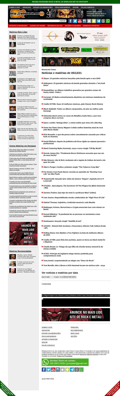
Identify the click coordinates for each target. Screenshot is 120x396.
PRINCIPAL (75, 327)
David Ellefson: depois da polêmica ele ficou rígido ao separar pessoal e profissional (74, 142)
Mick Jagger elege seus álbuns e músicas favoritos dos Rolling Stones (21, 150)
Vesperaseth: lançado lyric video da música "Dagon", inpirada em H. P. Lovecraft (73, 180)
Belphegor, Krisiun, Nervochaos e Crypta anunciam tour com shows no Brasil (74, 208)
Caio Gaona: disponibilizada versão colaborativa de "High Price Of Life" (74, 198)
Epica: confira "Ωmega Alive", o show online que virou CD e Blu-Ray (72, 123)
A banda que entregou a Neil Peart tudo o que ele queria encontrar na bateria (23, 154)
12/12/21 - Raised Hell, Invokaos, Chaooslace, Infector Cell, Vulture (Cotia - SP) (74, 227)
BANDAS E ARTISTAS (91, 26)
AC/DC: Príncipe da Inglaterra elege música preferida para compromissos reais (68, 255)
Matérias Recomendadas (20, 251)
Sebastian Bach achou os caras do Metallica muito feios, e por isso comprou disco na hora (72, 117)
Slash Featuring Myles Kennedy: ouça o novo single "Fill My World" (72, 148)
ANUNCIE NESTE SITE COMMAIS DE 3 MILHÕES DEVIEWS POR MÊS (113, 389)
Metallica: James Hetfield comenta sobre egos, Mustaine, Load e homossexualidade (26, 256)
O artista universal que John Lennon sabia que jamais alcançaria (25, 263)
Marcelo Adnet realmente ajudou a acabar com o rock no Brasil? (27, 100)
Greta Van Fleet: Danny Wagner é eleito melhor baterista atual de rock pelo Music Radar (73, 129)
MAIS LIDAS (75, 333)
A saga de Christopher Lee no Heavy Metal (26, 43)
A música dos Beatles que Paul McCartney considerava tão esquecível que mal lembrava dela (26, 52)
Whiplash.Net (46, 69)
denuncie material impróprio (89, 354)
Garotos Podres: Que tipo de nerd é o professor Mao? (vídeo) (69, 193)
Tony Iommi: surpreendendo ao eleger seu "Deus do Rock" (68, 261)
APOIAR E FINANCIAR (49, 339)
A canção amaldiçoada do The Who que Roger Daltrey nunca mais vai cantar (26, 59)
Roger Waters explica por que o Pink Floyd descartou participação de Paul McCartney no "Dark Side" (27, 116)
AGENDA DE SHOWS (37, 26)
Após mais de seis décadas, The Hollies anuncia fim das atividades (27, 129)
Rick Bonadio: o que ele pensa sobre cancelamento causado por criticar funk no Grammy (74, 136)
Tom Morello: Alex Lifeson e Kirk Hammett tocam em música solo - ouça (74, 265)
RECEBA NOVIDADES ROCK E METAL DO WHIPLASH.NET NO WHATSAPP (60, 2)
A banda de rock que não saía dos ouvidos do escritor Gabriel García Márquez (23, 211)
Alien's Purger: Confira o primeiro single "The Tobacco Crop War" (71, 167)
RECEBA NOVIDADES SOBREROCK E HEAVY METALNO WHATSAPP (7, 389)
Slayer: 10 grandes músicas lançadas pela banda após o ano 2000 (71, 78)
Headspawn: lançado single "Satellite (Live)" (62, 221)
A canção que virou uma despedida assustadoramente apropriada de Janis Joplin (22, 182)
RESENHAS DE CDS (55, 26)
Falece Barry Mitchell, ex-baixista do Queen (27, 72)
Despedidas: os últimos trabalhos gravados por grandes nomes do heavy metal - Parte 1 (72, 91)
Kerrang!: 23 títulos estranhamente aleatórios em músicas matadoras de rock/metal (74, 98)
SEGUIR (75, 7)
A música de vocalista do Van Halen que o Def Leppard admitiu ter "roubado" (23, 206)
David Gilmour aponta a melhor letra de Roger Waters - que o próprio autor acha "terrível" (23, 177)
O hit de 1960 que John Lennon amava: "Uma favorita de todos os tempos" (23, 164)
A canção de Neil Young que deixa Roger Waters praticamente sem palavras (27, 108)
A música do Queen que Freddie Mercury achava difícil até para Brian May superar (21, 173)
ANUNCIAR (26, 7)
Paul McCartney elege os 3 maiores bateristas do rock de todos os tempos (26, 87)
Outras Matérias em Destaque (22, 146)
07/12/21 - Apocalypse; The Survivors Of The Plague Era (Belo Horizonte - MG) (74, 187)
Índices (53, 69)
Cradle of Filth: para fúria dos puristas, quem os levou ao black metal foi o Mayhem (74, 241)
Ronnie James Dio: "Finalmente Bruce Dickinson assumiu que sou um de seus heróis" (73, 154)
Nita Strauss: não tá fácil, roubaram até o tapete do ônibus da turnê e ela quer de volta (74, 161)
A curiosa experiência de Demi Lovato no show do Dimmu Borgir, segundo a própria (23, 196)
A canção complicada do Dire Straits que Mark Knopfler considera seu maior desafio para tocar (23, 202)
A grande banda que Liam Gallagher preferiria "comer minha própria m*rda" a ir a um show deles (23, 187)
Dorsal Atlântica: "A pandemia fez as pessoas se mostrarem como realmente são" (71, 215)
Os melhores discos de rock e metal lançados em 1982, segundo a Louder (26, 66)
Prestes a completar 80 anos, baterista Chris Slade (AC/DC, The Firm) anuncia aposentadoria (27, 37)
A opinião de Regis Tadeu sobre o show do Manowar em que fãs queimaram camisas (27, 94)
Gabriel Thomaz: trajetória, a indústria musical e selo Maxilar (69, 202)
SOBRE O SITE (14, 7)
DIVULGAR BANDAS (62, 7)
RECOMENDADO (77, 330)
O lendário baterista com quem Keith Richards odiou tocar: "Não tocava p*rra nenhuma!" (27, 123)
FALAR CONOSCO (87, 7)
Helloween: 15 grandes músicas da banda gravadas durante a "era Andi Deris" (74, 84)
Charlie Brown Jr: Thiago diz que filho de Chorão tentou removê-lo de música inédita (73, 248)
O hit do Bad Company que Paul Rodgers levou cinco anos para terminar (23, 215)
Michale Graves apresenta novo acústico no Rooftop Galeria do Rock (22, 192)
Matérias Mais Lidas (18, 32)
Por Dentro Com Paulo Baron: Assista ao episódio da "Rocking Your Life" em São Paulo (72, 173)
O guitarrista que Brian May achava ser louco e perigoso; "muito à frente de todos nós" (26, 137)
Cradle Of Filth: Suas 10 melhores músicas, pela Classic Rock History (73, 104)
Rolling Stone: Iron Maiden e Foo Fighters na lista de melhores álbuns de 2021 (73, 234)
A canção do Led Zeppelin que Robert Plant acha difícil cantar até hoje (26, 80)
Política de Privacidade (64, 356)
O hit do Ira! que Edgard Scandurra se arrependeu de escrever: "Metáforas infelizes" (26, 270)
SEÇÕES (73, 26)
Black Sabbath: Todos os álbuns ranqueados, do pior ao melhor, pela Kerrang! (73, 110)
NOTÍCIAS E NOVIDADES (18, 26)
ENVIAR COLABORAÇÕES (43, 7)
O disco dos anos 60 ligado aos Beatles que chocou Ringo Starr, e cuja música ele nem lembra (22, 160)
